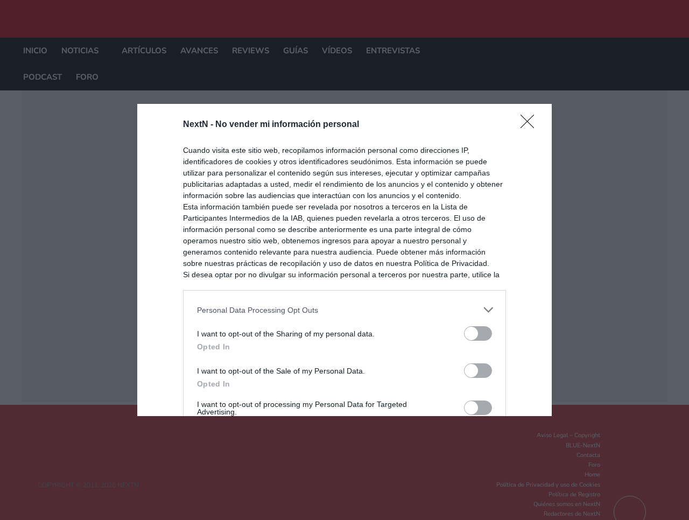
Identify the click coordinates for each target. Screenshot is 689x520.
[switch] (478, 333)
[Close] (531, 125)
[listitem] (344, 309)
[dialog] (344, 260)
